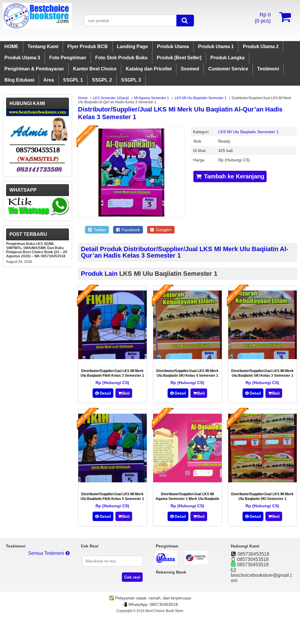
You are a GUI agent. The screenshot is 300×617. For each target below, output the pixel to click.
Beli (126, 393)
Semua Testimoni (46, 553)
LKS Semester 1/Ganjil (111, 98)
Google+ (163, 229)
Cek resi (132, 577)
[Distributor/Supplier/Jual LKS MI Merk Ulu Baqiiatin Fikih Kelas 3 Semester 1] (112, 357)
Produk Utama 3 (22, 57)
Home (83, 98)
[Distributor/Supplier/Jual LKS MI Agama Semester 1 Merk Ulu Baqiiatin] (187, 480)
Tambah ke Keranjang (233, 176)
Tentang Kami (43, 46)
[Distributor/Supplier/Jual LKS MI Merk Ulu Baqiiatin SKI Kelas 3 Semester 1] (262, 357)
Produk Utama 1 (216, 46)
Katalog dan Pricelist (149, 68)
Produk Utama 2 (261, 46)
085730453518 (164, 604)
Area (48, 79)
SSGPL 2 (102, 79)
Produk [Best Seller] (179, 57)
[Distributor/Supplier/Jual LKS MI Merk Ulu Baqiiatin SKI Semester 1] (262, 480)
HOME (11, 46)
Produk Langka (227, 57)
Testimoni (268, 68)
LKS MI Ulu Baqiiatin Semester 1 (200, 98)
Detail (105, 393)
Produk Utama (173, 46)
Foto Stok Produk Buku (121, 57)
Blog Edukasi (19, 79)
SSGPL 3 (131, 79)
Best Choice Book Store (164, 611)
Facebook (130, 229)
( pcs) (263, 18)
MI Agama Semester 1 (151, 98)
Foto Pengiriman (67, 57)
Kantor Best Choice (95, 68)
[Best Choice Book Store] (37, 27)
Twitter (99, 229)
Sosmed (190, 68)
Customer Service (228, 68)
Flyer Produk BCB (87, 46)
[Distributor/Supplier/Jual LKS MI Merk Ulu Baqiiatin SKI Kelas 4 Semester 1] (187, 357)
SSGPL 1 (73, 79)
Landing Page (132, 46)
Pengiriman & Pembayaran (34, 68)
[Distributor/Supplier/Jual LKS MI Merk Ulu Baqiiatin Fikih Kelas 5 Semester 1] (112, 480)
